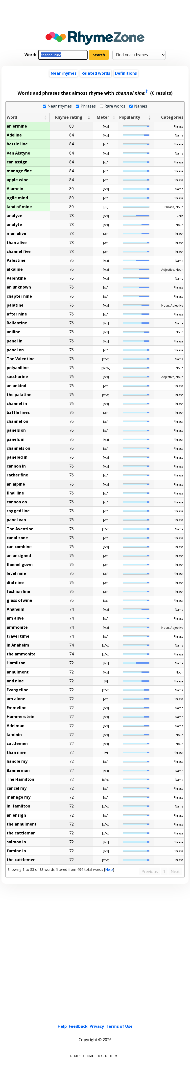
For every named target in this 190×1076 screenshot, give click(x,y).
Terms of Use (119, 1026)
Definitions (126, 73)
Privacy (97, 1026)
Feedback (78, 1026)
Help (109, 869)
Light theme (82, 1055)
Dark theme (109, 1055)
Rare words (114, 106)
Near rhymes (60, 106)
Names (140, 106)
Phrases (88, 106)
